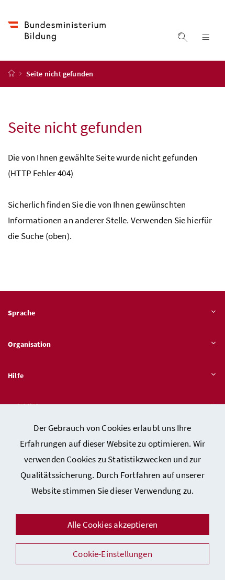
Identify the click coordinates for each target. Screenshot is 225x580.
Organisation (29, 344)
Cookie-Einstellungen (112, 554)
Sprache (21, 312)
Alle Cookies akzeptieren (113, 524)
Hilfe (16, 375)
